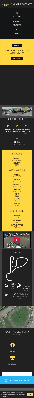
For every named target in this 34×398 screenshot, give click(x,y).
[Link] (5, 5)
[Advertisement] (17, 85)
